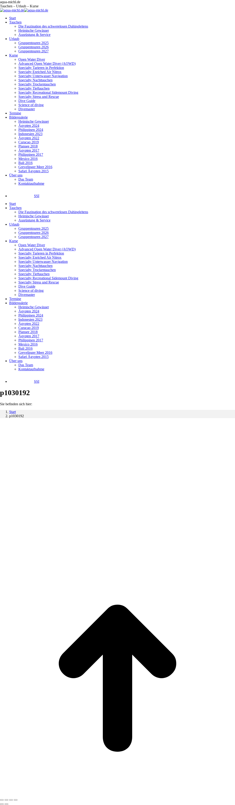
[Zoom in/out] (15, 800)
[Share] (6, 800)
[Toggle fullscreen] (11, 800)
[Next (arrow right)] (6, 804)
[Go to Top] (117, 794)
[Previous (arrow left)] (2, 804)
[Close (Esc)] (2, 800)
